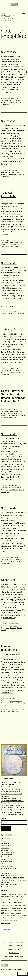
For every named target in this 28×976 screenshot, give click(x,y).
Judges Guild (22, 908)
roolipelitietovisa (13, 102)
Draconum (19, 413)
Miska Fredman (16, 910)
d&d (3, 899)
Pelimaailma (4, 703)
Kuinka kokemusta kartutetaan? (11, 805)
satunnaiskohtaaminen (15, 915)
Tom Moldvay (6, 917)
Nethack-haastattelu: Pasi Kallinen (12, 814)
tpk (10, 917)
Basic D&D (19, 894)
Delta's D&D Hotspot (7, 852)
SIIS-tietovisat (5, 796)
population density (6, 711)
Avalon (13, 894)
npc (20, 910)
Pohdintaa (4, 244)
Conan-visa (8, 579)
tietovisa (3, 104)
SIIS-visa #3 (9, 434)
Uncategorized (5, 246)
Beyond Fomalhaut (7, 854)
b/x (15, 894)
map (11, 910)
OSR (2, 913)
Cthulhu (17, 896)
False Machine (5, 857)
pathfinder (7, 913)
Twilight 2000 (17, 244)
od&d (23, 910)
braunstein (7, 896)
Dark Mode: (21, 974)
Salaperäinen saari (5, 915)
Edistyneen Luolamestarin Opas (7, 905)
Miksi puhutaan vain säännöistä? (11, 794)
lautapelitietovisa (10, 311)
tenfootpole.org (6, 845)
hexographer (15, 709)
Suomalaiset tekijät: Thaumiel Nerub (12, 807)
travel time (15, 711)
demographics (15, 707)
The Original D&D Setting (9, 884)
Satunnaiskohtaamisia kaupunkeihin (12, 801)
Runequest (18, 913)
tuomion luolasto (17, 917)
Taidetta (9, 244)
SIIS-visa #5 (9, 263)
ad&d (5, 894)
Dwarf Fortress (10, 902)
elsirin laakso (19, 905)
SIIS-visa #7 (8, 52)
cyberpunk (22, 896)
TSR (12, 917)
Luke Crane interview (7, 784)
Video (11, 246)
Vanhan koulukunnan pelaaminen (8, 920)
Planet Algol (5, 873)
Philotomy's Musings (7, 875)
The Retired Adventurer (8, 861)
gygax (9, 709)
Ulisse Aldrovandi (11, 417)
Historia (12, 242)
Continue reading (7, 92)
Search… (4, 818)
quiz (7, 102)
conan (7, 628)
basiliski (13, 413)
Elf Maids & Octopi (7, 850)
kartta (8, 910)
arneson (8, 707)
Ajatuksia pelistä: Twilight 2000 (11, 798)
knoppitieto (13, 100)
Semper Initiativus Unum (9, 868)
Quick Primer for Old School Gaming (12, 877)
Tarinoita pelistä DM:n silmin (16, 703)
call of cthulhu (12, 896)
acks (2, 894)
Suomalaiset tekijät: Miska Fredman (12, 810)
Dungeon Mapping (7, 887)
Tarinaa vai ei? (5, 787)
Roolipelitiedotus (6, 841)
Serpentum (4, 415)
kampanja (3, 910)
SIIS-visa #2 (9, 508)
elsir (21, 707)
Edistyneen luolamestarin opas (10, 791)
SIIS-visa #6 (9, 121)
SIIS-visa (19, 100)
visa (8, 104)
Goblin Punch (5, 848)
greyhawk (4, 709)
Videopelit (17, 246)
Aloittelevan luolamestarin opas (11, 789)
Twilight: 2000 (23, 917)
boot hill (2, 896)
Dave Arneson (10, 900)
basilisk (8, 413)
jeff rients (17, 908)
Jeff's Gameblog (6, 843)
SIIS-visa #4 (9, 329)
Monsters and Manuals (8, 859)
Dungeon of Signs (6, 866)
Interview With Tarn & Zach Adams (12, 782)
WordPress (17, 969)
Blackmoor (24, 894)
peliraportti (12, 913)
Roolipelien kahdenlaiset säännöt (11, 803)
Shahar (22, 915)
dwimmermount (18, 902)
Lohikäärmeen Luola (7, 838)
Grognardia (4, 871)
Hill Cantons (5, 864)
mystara (21, 709)
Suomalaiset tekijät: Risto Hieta (11, 812)
